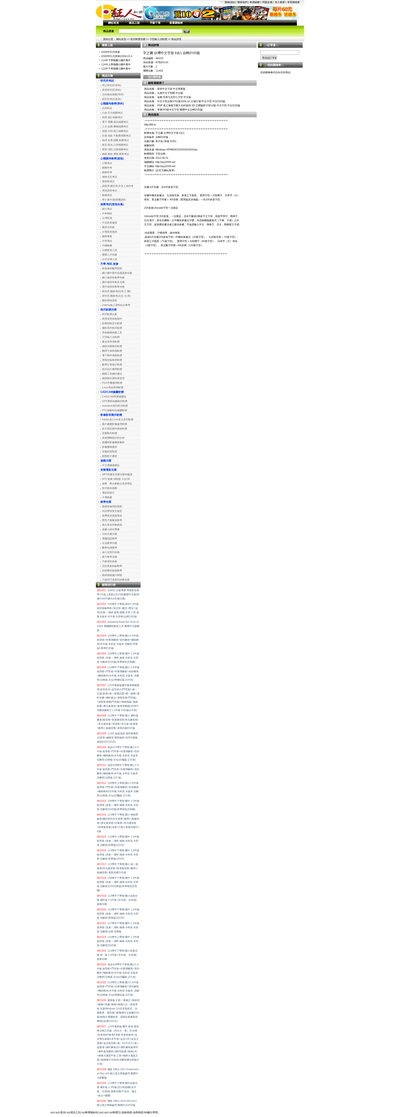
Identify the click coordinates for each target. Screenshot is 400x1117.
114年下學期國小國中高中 (116, 60)
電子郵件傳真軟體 (112, 355)
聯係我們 (242, 2)
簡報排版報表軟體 (112, 360)
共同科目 (107, 108)
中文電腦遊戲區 (111, 465)
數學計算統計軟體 (112, 364)
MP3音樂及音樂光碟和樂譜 (117, 474)
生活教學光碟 (109, 543)
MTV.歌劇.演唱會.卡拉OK (116, 479)
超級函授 (127, 1112)
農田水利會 (108, 227)
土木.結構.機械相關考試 (115, 126)
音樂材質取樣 (109, 451)
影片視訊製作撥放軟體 (114, 428)
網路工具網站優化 (112, 373)
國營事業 (107, 236)
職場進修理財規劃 (112, 506)
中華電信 (107, 241)
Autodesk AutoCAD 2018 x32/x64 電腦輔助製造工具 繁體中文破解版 (118, 626)
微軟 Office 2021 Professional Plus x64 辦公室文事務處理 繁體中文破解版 (118, 1073)
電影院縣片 (108, 492)
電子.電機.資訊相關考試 (115, 121)
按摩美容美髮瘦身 (112, 515)
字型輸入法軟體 (158, 39)
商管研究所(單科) (111, 89)
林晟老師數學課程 (112, 268)
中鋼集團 (107, 245)
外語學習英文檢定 (112, 511)
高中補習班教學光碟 (113, 286)
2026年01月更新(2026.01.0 (116, 56)
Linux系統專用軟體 (112, 387)
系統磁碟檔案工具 (112, 332)
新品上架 (134, 22)
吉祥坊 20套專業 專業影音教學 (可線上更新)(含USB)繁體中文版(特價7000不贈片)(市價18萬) (118, 594)
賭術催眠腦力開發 (112, 575)
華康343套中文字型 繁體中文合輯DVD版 (180, 109)
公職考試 (107, 163)
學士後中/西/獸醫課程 (114, 199)
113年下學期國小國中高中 (116, 68)
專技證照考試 (109, 190)
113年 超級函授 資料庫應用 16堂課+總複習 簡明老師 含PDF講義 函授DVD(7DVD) (117, 737)
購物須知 (230, 2)
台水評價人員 (109, 259)
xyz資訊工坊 (73, 1112)
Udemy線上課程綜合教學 (116, 305)
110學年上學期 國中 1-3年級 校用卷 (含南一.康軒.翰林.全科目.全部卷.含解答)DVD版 (118, 941)
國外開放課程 (109, 300)
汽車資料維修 (109, 561)
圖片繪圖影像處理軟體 (114, 424)
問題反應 (267, 2)
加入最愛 (280, 2)
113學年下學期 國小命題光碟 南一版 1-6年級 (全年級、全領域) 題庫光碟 (117, 955)
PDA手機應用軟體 (112, 382)
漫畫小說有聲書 (111, 529)
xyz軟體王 (114, 1112)
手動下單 (155, 22)
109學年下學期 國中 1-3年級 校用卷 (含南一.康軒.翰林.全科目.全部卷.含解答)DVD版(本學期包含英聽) (118, 805)
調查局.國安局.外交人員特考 (117, 186)
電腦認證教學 (109, 538)
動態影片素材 (109, 456)
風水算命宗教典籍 (112, 524)
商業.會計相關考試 (112, 117)
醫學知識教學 (109, 547)
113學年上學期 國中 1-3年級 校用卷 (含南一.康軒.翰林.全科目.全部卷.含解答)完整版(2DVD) (118, 840)
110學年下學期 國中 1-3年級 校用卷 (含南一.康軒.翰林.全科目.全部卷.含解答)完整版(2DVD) (118, 913)
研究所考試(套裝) (111, 99)
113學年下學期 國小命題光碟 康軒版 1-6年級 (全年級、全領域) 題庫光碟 (117, 900)
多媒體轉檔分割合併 (113, 437)
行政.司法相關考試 (112, 112)
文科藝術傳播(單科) (113, 94)
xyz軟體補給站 (90, 1112)
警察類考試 (108, 181)
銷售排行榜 (109, 584)
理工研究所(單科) (111, 85)
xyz (52, 1112)
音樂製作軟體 (109, 433)
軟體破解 (255, 2)
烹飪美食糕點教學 (112, 566)
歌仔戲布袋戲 (109, 488)
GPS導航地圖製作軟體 (114, 401)
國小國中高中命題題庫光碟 (117, 273)
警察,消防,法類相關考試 (115, 149)
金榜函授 (138, 1112)
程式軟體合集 (109, 314)
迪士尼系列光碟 (111, 552)
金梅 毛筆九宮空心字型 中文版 (174, 97)
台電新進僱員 (109, 231)
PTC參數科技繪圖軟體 (114, 410)
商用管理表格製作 (112, 318)
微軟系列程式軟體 (112, 327)
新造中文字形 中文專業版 (171, 88)
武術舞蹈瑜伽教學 (112, 570)
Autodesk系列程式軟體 (115, 405)
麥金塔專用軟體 (111, 341)
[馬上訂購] (152, 77)
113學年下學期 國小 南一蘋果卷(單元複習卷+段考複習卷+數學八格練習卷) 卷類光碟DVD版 (117, 868)
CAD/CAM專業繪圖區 (114, 396)
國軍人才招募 (109, 254)
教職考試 (107, 195)
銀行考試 (107, 208)
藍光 (62, 1112)
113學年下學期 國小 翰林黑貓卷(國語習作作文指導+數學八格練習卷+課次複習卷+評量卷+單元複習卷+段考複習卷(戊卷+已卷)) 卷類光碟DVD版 (118, 823)
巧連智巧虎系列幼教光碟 (116, 579)
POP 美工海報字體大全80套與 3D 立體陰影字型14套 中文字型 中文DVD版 (198, 105)
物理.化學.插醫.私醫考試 (115, 140)
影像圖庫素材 (109, 447)
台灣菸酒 (107, 218)
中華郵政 (107, 213)
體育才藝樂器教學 (112, 520)
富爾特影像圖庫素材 (113, 442)
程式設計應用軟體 (112, 369)
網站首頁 (113, 22)
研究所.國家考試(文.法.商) (116, 295)
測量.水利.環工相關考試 (115, 131)
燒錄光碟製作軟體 (112, 346)
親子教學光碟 (109, 556)
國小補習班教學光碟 (113, 277)
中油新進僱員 (109, 222)
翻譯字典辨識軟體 (112, 350)
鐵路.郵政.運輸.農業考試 (115, 154)
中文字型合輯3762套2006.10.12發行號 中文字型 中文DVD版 (191, 101)
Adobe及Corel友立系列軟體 (117, 419)
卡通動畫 (107, 497)
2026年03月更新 (110, 52)
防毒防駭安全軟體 (112, 323)
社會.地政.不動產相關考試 (116, 135)
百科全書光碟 (109, 533)
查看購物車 (293, 2)
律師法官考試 (109, 176)
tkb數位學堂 (151, 1112)
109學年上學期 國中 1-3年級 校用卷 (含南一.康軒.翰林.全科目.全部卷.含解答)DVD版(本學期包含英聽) (118, 657)
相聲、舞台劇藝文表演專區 (117, 483)
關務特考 (107, 167)
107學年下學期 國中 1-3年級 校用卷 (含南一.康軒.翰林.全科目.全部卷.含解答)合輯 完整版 (118, 927)
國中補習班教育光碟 (113, 282)
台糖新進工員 (109, 250)
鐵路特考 (107, 172)
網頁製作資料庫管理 (113, 378)
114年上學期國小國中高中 (116, 64)
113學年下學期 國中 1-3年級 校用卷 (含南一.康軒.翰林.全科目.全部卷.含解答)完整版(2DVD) (118, 854)
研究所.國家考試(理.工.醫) (116, 291)
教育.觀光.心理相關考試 (115, 144)
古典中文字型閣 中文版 (170, 93)
